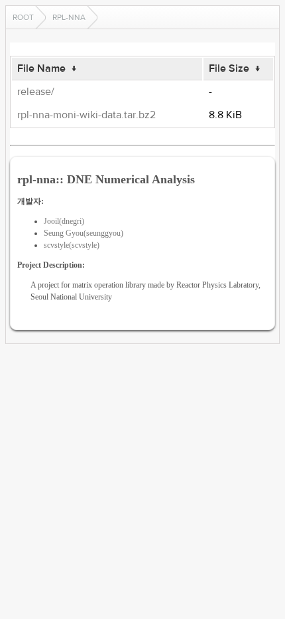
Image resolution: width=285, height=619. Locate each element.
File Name (41, 68)
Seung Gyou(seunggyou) (83, 233)
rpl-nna (69, 17)
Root (23, 17)
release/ (35, 91)
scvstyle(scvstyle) (71, 245)
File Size (229, 68)
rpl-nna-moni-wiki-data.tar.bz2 (86, 115)
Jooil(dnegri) (64, 221)
